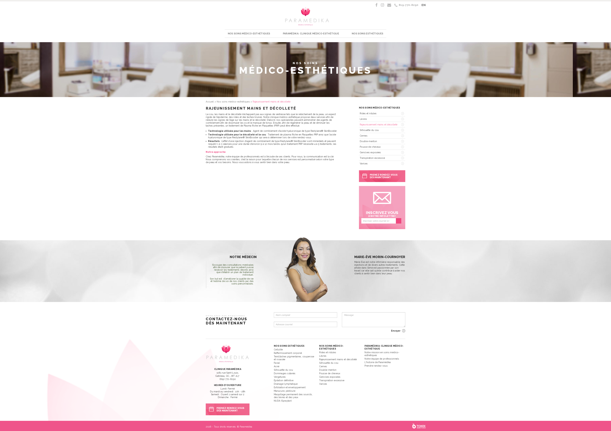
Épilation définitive (283, 380)
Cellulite (278, 349)
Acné (276, 366)
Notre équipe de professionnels (382, 358)
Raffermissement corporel (288, 353)
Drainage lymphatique (286, 384)
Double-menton (368, 141)
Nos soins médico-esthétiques (249, 33)
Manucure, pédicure (284, 391)
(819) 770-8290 (227, 379)
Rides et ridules (368, 113)
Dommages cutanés (284, 373)
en (423, 5)
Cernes (363, 135)
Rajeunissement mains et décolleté (378, 124)
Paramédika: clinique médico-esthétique (311, 33)
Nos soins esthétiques (367, 33)
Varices (364, 163)
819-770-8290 (408, 5)
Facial (277, 363)
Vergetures (280, 377)
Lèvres (363, 119)
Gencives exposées (370, 152)
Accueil (210, 101)
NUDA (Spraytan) (283, 400)
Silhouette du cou (369, 130)
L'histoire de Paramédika (378, 362)
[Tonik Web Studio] (419, 425)
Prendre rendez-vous (376, 365)
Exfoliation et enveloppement (290, 387)
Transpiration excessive (372, 158)
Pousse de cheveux (370, 147)
